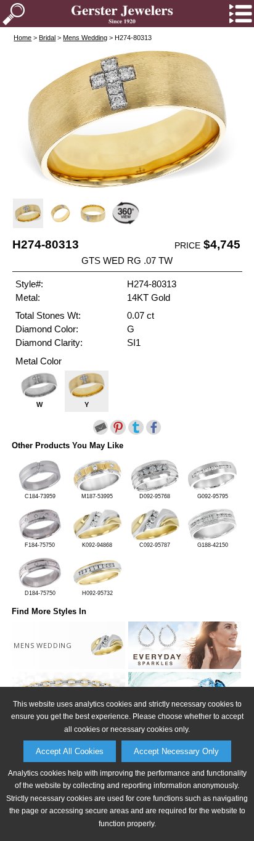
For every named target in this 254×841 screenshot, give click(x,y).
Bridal (47, 37)
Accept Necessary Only (176, 751)
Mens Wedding (85, 37)
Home (22, 37)
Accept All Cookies (70, 751)
